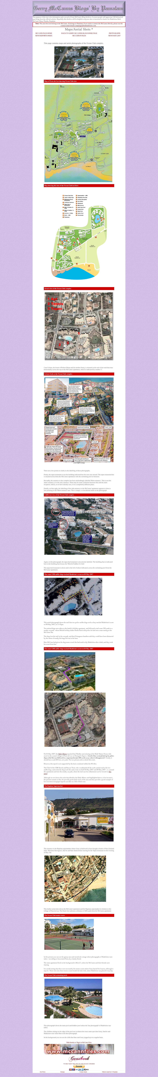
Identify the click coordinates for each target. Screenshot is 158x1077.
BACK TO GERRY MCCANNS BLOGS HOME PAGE (79, 33)
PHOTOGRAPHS (114, 33)
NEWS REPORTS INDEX (43, 36)
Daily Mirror (62, 754)
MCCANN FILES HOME (43, 33)
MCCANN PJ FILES (79, 36)
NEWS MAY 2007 (114, 36)
